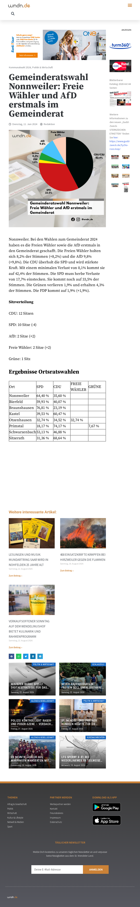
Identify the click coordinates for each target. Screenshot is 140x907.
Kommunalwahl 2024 (20, 67)
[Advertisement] (57, 476)
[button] (130, 5)
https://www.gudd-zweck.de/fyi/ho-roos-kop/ (120, 145)
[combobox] (39, 13)
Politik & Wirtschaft (42, 67)
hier (116, 137)
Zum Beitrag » (15, 575)
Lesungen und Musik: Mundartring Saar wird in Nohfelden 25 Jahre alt (28, 560)
